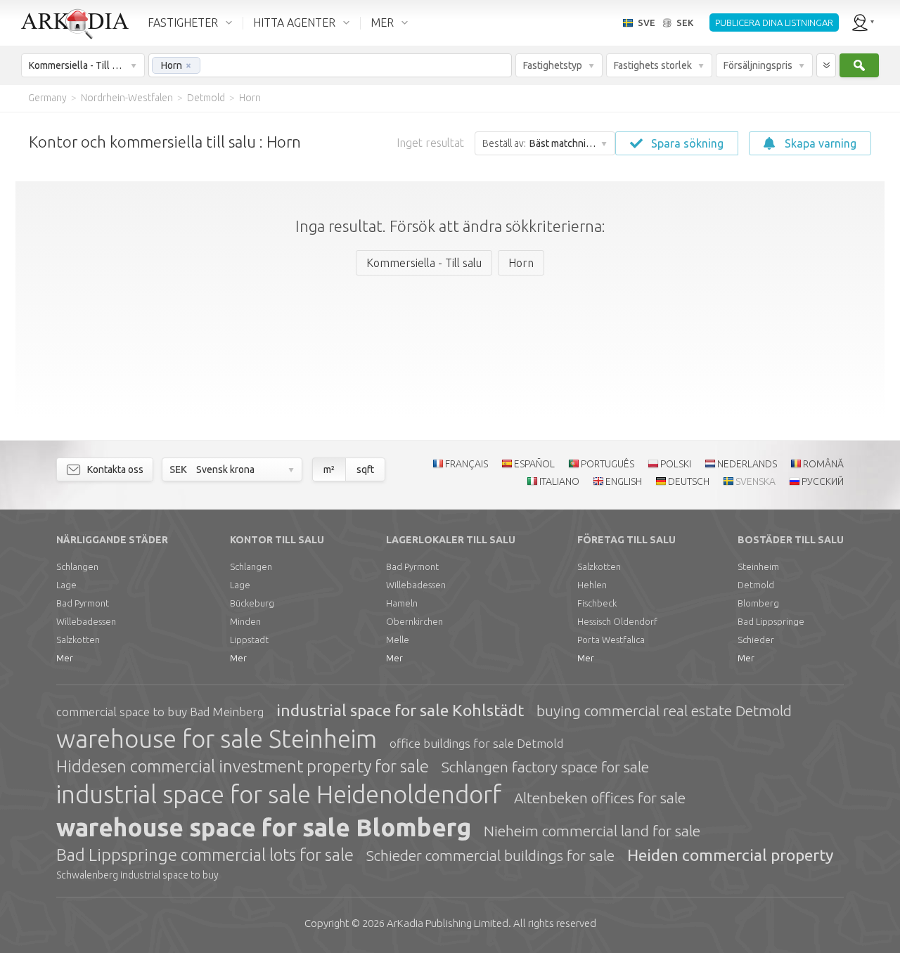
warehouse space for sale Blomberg (263, 827)
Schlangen (77, 566)
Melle (397, 639)
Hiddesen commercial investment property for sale (242, 766)
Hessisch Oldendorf (617, 621)
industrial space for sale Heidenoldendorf (278, 794)
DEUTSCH (688, 481)
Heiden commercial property (730, 855)
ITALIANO (559, 481)
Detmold (756, 585)
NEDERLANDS (747, 463)
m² (329, 469)
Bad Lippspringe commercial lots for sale (205, 854)
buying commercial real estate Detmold (664, 710)
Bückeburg (252, 603)
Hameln (402, 603)
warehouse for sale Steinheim (216, 739)
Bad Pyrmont (82, 603)
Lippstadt (249, 639)
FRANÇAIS (466, 463)
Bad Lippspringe (771, 621)
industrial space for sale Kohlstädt (400, 710)
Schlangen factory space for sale (545, 766)
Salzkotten (78, 639)
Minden (245, 621)
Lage (66, 585)
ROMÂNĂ (823, 463)
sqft (365, 469)
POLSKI (675, 463)
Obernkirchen (414, 621)
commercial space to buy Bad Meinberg (160, 711)
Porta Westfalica (611, 639)
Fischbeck (597, 603)
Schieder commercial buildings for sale (490, 855)
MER (382, 22)
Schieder (756, 639)
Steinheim (758, 566)
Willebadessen (86, 621)
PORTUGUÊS (607, 463)
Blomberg (758, 603)
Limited (447, 923)
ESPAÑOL (534, 463)
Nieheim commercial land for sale (592, 830)
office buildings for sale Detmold (476, 743)
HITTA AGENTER (294, 22)
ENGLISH (623, 481)
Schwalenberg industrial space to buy (137, 875)
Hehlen (592, 585)
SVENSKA (755, 481)
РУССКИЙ (823, 481)
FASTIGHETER (183, 22)
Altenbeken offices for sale (600, 797)
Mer (64, 658)
